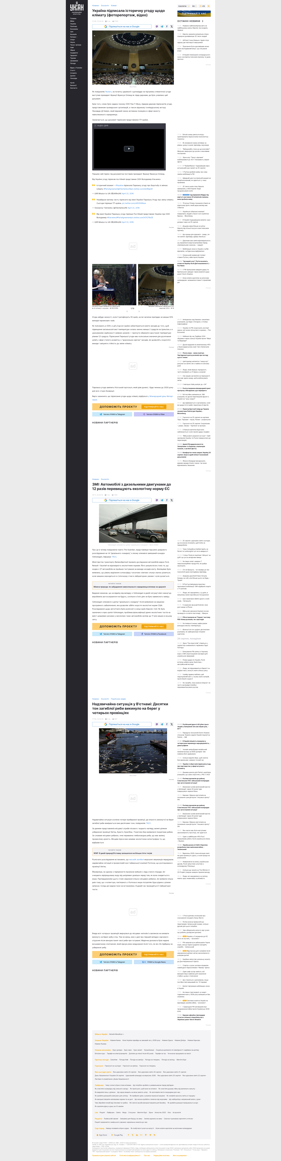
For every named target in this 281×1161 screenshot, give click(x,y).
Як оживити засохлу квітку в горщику (181, 1096)
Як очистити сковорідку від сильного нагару (111, 1089)
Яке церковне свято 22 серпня (194, 1075)
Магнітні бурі (181, 1060)
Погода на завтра (136, 1060)
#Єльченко (111, 217)
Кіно (169, 1112)
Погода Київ (123, 1060)
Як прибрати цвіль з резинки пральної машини (147, 1096)
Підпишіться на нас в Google (124, 26)
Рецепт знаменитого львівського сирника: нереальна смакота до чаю (121, 1122)
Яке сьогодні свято (103, 1072)
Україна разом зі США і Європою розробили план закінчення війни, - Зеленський (192, 847)
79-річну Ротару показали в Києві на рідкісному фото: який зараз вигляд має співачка (193, 205)
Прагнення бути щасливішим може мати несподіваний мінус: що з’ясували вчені (193, 48)
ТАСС (114, 557)
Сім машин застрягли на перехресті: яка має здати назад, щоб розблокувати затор (193, 378)
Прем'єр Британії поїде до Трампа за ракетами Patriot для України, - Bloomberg (193, 411)
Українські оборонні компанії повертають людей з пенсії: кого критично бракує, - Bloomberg (193, 214)
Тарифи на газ (160, 1053)
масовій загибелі (136, 859)
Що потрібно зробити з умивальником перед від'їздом (153, 1085)
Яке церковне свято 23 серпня (124, 1072)
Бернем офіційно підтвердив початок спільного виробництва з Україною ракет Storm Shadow (191, 1017)
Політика (73, 26)
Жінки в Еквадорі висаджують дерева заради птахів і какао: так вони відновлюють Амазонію (192, 463)
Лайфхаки (99, 1085)
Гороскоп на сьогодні (113, 1066)
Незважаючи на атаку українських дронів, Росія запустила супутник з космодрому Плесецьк (193, 864)
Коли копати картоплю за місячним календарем (174, 1128)
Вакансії (73, 85)
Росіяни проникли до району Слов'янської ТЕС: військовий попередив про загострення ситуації (193, 781)
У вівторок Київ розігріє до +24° (195, 384)
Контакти (73, 88)
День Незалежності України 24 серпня (109, 1075)
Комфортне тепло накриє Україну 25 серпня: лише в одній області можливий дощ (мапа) (194, 455)
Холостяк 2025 (160, 1112)
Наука (72, 42)
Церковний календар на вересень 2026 (141, 1075)
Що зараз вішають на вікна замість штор (132, 1092)
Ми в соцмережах (180, 1155)
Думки (72, 76)
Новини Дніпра (180, 1040)
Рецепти (98, 1119)
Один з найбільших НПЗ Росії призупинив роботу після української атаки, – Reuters (193, 839)
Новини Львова (100, 1044)
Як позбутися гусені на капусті (142, 1128)
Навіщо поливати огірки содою (117, 1128)
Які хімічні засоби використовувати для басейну (148, 1103)
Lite (96, 1112)
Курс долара (117, 1050)
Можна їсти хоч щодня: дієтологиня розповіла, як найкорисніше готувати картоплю (193, 632)
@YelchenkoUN (124, 189)
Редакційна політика (161, 1155)
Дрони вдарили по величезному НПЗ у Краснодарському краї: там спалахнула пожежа (193, 347)
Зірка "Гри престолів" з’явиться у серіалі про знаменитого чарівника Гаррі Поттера (192, 645)
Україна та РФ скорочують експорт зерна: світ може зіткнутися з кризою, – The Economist (194, 330)
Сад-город (99, 1128)
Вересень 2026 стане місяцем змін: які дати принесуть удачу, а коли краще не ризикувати (193, 855)
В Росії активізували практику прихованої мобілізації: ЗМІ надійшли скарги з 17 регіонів (194, 586)
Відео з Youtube (76, 68)
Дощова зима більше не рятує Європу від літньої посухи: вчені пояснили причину (193, 228)
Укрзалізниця (149, 1050)
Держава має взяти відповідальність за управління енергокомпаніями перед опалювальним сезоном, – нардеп (194, 243)
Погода (73, 63)
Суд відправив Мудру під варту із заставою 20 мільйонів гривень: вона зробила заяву (193, 197)
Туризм (73, 58)
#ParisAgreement (111, 189)
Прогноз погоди (102, 1060)
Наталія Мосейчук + (116, 1034)
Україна (73, 24)
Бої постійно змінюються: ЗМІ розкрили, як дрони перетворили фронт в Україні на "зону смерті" (193, 396)
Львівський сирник (111, 1119)
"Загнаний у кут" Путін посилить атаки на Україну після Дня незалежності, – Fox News (193, 263)
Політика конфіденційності (129, 1155)
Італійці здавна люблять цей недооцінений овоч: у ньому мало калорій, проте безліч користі (193, 676)
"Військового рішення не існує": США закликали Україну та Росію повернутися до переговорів (194, 438)
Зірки (151, 1112)
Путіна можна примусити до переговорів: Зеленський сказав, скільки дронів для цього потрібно (192, 924)
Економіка (74, 29)
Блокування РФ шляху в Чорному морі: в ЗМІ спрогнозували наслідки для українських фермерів (192, 654)
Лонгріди (73, 78)
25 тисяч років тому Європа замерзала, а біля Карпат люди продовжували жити (190, 188)
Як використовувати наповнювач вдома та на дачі (114, 1099)
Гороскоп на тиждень (147, 1066)
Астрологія (177, 1112)
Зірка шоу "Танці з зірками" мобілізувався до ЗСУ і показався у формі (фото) (193, 159)
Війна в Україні (101, 1034)
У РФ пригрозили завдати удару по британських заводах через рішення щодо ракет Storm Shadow (193, 272)
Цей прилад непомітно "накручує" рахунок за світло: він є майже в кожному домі (193, 363)
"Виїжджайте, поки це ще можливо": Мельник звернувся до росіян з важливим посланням (193, 151)
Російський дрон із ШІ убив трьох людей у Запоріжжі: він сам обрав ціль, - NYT (193, 726)
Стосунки (131, 1112)
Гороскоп (99, 1066)
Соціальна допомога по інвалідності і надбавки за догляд (177, 1050)
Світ (71, 32)
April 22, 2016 (128, 193)
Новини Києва (115, 1040)
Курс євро (128, 1050)
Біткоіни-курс (100, 1053)
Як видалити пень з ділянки (105, 1092)
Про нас (147, 1155)
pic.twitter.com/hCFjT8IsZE (142, 217)
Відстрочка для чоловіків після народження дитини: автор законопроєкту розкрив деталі (193, 953)
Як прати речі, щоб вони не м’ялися (143, 1089)
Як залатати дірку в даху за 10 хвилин (109, 1106)
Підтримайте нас (194, 13)
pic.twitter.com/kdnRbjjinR (142, 189)
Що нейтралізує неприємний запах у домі (184, 1099)
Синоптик (113, 1060)
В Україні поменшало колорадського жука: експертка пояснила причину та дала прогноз (193, 57)
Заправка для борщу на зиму (131, 1119)
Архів (72, 83)
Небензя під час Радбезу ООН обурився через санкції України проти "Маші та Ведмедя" (194, 338)
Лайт (72, 47)
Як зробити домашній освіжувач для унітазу (111, 1096)
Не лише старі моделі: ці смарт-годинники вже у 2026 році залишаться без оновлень (193, 994)
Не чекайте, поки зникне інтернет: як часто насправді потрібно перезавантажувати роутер (193, 685)
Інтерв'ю (73, 73)
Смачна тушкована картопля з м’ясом (178, 1119)
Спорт (72, 39)
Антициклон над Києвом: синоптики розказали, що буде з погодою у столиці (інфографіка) (193, 322)
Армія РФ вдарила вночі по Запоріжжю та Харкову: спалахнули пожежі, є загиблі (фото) (191, 446)
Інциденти (74, 53)
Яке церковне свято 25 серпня (169, 1075)
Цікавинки (74, 61)
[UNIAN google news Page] (141, 1135)
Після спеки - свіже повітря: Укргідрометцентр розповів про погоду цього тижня (192, 355)
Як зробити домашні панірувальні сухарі (183, 1103)
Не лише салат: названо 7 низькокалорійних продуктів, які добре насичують (192, 563)
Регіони (73, 37)
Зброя (72, 50)
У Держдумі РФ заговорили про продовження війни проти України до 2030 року (193, 1009)
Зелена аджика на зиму (153, 1119)
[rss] (154, 1135)
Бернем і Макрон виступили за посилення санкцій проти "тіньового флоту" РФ (193, 797)
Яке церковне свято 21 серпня (174, 1072)
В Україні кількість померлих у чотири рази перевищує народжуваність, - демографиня (194, 743)
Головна (73, 18)
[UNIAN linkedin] (137, 1135)
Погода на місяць (168, 1060)
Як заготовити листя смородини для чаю (165, 1092)
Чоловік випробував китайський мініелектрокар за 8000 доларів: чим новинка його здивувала (192, 751)
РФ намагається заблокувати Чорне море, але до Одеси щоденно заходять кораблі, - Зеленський (193, 945)
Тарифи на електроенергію (117, 1053)
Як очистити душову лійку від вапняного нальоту (177, 1089)
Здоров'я (73, 55)
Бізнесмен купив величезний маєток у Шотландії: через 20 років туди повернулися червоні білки (193, 789)
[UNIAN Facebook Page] (128, 1135)
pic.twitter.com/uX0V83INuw (134, 203)
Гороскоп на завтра (130, 1066)
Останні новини (188, 21)
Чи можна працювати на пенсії (179, 1053)
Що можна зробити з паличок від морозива (151, 1099)
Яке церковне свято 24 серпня (149, 1072)
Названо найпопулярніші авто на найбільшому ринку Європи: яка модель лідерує (192, 28)
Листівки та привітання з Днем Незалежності (112, 1079)
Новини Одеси (167, 1040)
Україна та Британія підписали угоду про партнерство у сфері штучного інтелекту (194, 766)
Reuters (108, 92)
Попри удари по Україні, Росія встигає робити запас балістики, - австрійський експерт (191, 662)
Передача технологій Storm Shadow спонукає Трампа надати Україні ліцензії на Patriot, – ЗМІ (193, 735)
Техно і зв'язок (75, 45)
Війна (72, 21)
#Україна (119, 185)
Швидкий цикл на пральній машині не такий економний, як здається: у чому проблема (194, 180)
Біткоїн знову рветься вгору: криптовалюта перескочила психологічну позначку (192, 137)
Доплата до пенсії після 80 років (141, 1053)
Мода (124, 1112)
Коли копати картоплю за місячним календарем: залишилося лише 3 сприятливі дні (194, 280)
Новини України (101, 1040)
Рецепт (102, 1112)
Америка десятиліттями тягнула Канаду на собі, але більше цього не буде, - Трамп (193, 578)
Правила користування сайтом (104, 1155)
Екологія (73, 34)
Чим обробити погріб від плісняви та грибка (111, 1103)
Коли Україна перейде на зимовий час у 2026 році (141, 1040)
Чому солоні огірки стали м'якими (118, 1085)
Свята (118, 1112)
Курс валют (138, 1050)
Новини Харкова (194, 1040)
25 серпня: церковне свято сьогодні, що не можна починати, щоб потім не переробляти (193, 543)
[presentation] (127, 311)
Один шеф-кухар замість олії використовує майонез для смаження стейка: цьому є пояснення (191, 974)
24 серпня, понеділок (189, 638)
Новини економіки (103, 1050)
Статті (72, 70)
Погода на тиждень (152, 1060)
